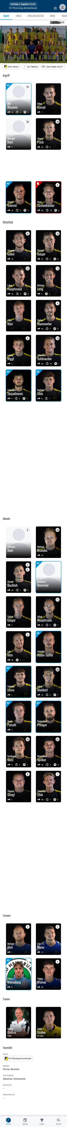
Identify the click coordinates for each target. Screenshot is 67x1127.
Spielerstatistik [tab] (35, 16)
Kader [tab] (6, 16)
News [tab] (52, 16)
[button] (30, 66)
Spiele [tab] (19, 16)
